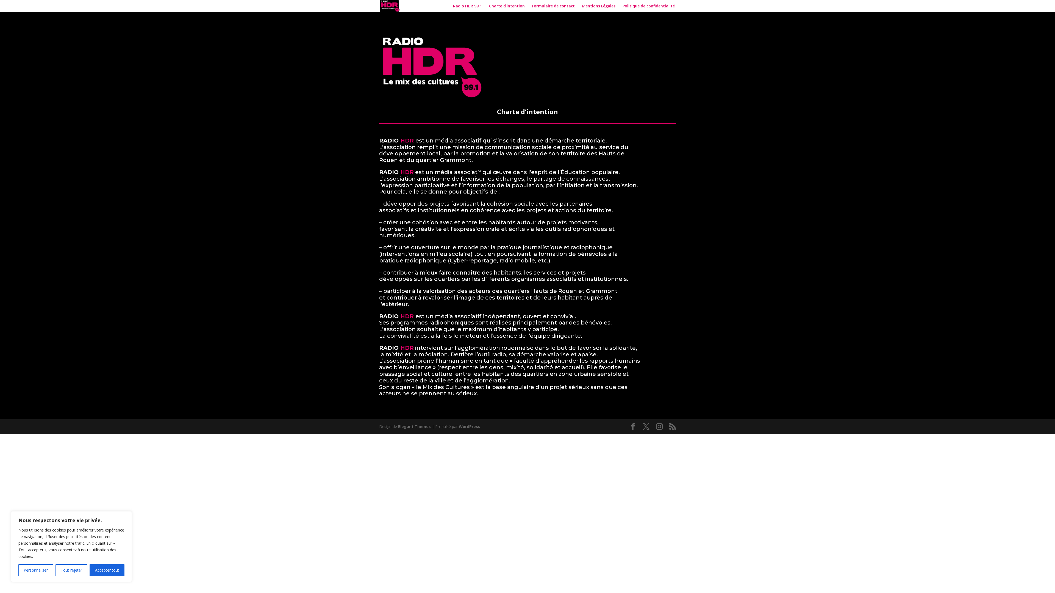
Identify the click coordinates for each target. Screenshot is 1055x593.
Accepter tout (107, 570)
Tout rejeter (71, 570)
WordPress (469, 426)
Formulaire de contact (553, 6)
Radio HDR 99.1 (467, 6)
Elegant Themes (414, 426)
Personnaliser (36, 570)
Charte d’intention (507, 6)
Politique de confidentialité (649, 6)
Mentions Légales (598, 6)
